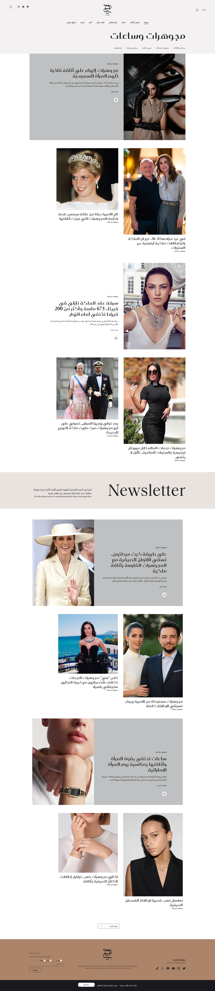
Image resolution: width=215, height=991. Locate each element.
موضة (146, 22)
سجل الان (86, 985)
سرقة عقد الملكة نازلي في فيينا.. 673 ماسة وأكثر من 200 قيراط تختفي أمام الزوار (86, 308)
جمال (124, 22)
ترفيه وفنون (113, 22)
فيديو (82, 22)
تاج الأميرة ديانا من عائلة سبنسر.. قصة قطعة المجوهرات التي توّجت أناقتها (88, 216)
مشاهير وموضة (132, 48)
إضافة (35, 970)
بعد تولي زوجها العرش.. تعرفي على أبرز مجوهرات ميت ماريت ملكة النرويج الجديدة (88, 427)
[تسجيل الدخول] (197, 10)
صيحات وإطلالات (179, 48)
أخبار (90, 22)
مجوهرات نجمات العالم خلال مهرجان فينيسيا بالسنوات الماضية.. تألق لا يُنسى (156, 452)
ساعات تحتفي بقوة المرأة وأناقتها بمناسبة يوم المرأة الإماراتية (137, 764)
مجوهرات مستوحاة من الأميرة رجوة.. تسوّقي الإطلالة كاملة (154, 703)
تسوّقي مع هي (71, 22)
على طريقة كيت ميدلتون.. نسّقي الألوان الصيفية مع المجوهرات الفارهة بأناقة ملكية (139, 562)
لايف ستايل (100, 22)
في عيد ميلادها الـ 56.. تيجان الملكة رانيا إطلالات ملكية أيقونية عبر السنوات (156, 243)
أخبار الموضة (118, 48)
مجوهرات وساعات (162, 48)
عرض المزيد (113, 926)
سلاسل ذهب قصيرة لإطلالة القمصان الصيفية (154, 902)
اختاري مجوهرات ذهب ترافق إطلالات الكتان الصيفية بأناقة (89, 879)
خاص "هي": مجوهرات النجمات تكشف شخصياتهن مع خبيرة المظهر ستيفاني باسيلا (89, 682)
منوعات (41, 960)
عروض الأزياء (135, 22)
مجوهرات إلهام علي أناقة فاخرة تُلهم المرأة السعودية (84, 73)
